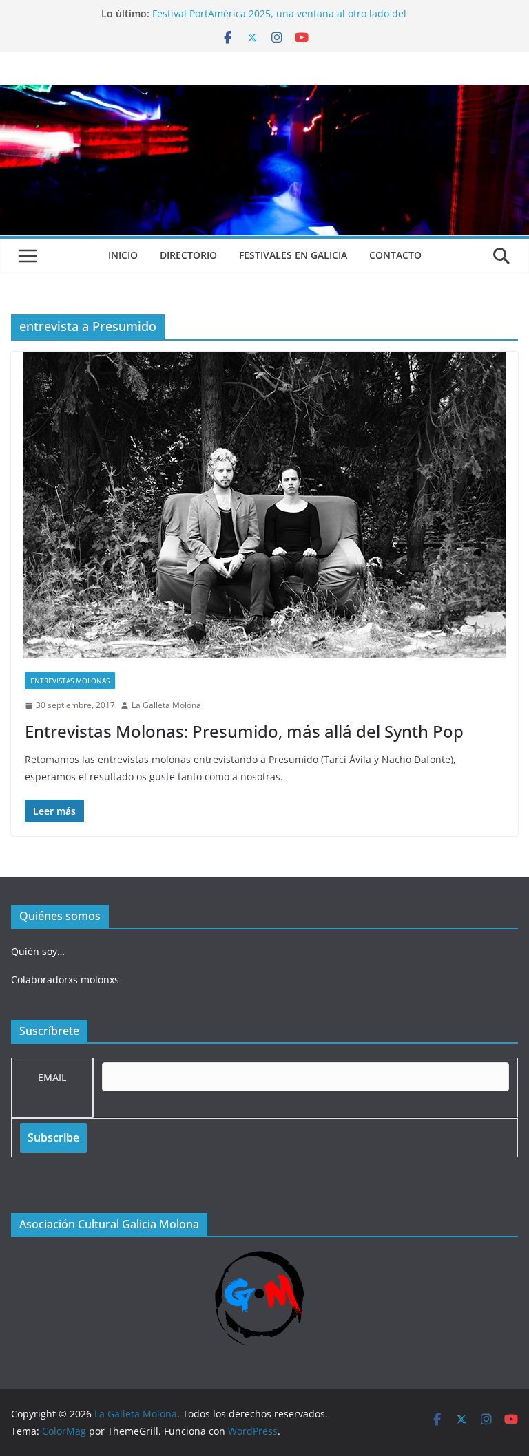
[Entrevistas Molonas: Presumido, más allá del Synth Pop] (264, 505)
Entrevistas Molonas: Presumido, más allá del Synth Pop (244, 731)
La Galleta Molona (166, 705)
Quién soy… (38, 951)
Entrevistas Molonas (70, 680)
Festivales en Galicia (293, 254)
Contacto (395, 254)
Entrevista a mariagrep (205, 10)
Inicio (123, 254)
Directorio (188, 254)
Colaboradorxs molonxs (65, 979)
